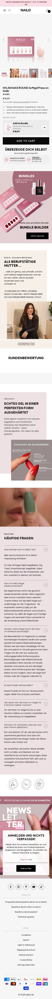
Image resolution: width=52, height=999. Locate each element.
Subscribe (26, 868)
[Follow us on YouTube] (33, 887)
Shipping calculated (20, 102)
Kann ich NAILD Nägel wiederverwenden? (14, 584)
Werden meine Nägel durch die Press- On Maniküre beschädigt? (22, 630)
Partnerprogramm (26, 917)
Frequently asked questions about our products (26, 902)
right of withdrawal (26, 945)
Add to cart (26, 140)
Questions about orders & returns (26, 907)
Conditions (26, 935)
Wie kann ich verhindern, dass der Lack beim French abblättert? (22, 726)
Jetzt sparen (37, 236)
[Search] (9, 10)
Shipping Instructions (26, 950)
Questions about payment (26, 912)
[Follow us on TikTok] (41, 887)
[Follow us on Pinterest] (26, 887)
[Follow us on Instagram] (18, 887)
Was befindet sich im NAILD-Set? (20, 549)
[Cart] (47, 10)
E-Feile (26, 607)
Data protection (26, 955)
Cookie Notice (26, 960)
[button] (8, 84)
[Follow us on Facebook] (11, 887)
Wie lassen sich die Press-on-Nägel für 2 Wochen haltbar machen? (22, 703)
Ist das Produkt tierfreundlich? (18, 685)
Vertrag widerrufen (26, 965)
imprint (26, 940)
